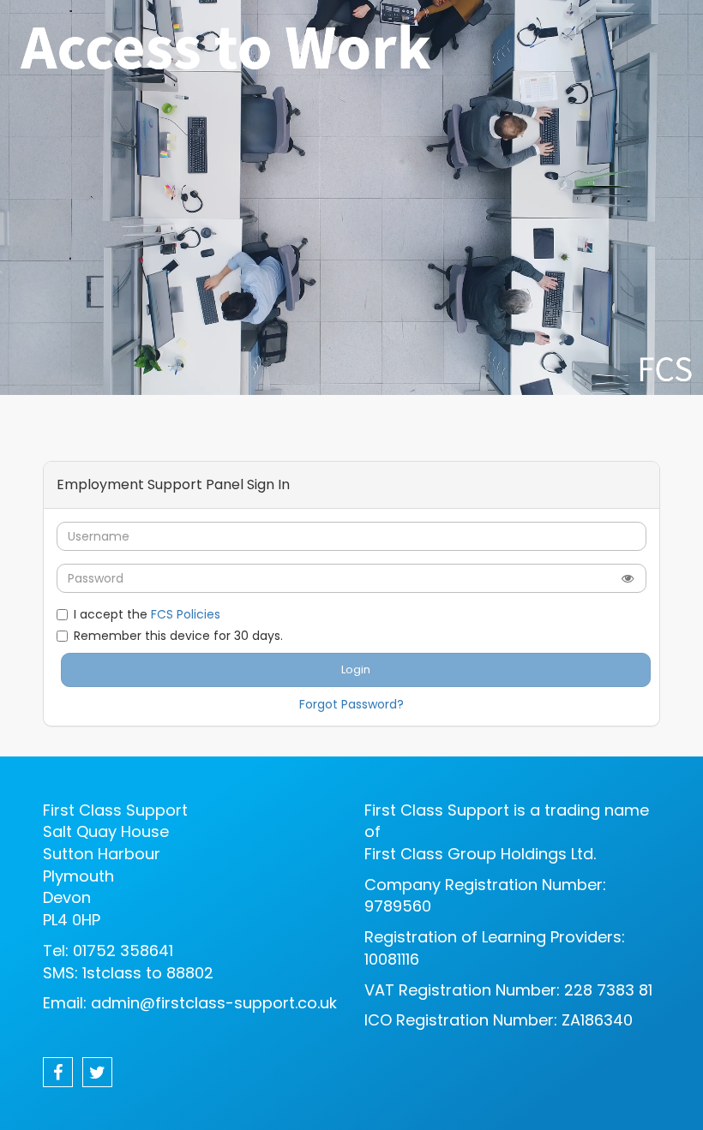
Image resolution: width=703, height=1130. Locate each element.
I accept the (147, 614)
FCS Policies (185, 614)
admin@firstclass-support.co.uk (214, 1002)
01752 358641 (123, 950)
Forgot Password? (351, 704)
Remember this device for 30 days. (178, 635)
